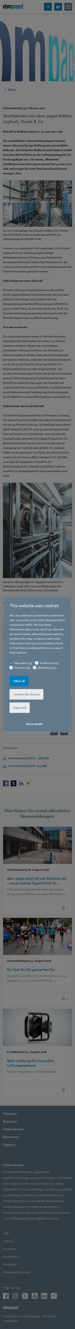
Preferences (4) (49, 663)
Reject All (19, 707)
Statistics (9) (22, 667)
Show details (34, 724)
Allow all (19, 681)
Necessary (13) (23, 663)
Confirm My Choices (26, 694)
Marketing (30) (47, 667)
